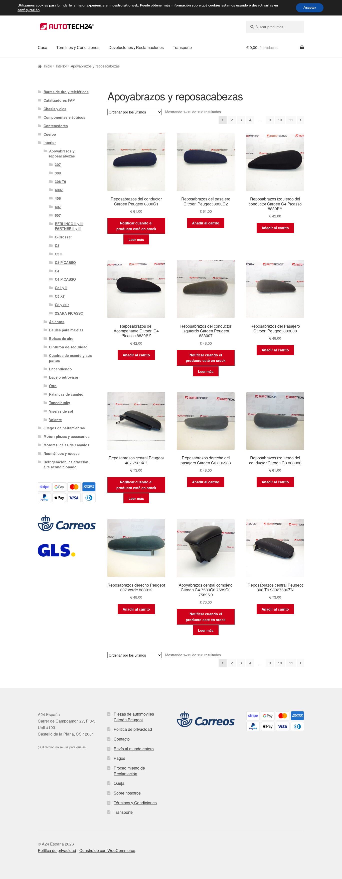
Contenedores (56, 125)
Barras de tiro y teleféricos (66, 91)
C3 (57, 245)
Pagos (119, 758)
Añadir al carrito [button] (205, 222)
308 (58, 172)
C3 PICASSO (65, 262)
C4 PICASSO (65, 279)
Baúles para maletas (66, 329)
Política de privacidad (133, 729)
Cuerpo (50, 134)
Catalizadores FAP (59, 100)
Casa (42, 47)
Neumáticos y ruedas (62, 453)
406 (58, 198)
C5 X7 (60, 296)
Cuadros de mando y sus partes (70, 358)
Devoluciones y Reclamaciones (136, 47)
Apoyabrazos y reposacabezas (62, 153)
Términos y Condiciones (77, 47)
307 (58, 164)
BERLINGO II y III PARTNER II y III (69, 226)
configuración (29, 10)
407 (58, 206)
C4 (57, 270)
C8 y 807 (62, 304)
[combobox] (275, 27)
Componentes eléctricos (64, 117)
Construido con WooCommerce (107, 850)
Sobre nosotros (127, 793)
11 (291, 119)
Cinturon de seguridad (68, 346)
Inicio (48, 65)
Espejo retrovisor (63, 377)
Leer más (136, 239)
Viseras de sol (61, 411)
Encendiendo (60, 368)
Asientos (56, 321)
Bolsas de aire (61, 338)
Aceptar (309, 7)
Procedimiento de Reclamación (129, 771)
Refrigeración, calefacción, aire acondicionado (66, 464)
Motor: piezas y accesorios (67, 436)
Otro (53, 385)
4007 (59, 189)
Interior (61, 65)
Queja (119, 783)
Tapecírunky (59, 402)
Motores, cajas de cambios (66, 444)
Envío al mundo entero (134, 749)
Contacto (122, 739)
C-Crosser (63, 236)
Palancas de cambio (66, 394)
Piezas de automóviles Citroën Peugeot (134, 717)
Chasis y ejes (55, 108)
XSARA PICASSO (69, 313)
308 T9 (60, 181)
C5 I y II (61, 287)
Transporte (182, 47)
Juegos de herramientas (64, 427)
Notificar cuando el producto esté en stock (136, 225)
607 (58, 215)
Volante (55, 419)
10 (280, 119)
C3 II (58, 253)
